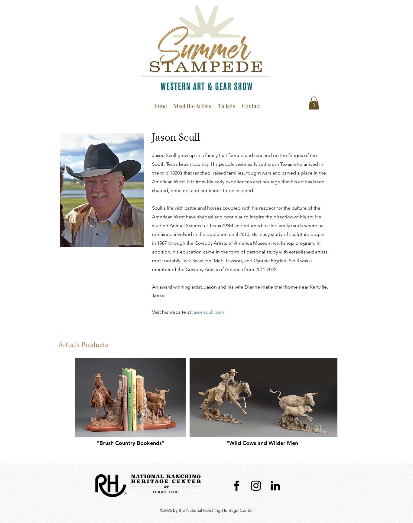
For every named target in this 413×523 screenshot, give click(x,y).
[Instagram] (256, 485)
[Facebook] (236, 485)
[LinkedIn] (275, 485)
